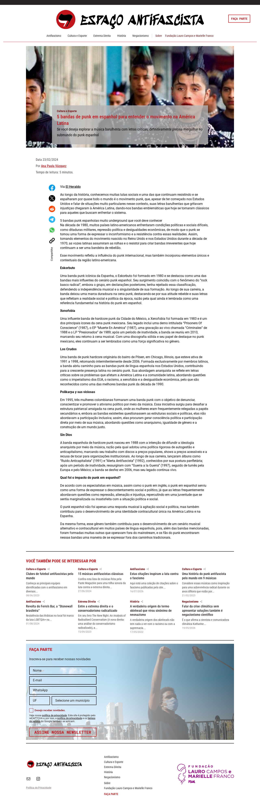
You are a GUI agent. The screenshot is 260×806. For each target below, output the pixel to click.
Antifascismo (54, 35)
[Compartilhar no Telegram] (52, 219)
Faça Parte (239, 19)
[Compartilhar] (49, 569)
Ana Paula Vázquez (53, 166)
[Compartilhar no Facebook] (52, 188)
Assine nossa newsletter (62, 732)
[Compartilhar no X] (52, 198)
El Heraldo (73, 187)
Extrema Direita (102, 35)
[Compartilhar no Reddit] (52, 209)
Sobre (158, 35)
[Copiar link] (52, 240)
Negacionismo (140, 35)
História (121, 35)
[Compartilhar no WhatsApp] (52, 230)
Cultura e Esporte (77, 35)
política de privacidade (54, 715)
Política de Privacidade (38, 787)
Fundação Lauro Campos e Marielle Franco (189, 35)
